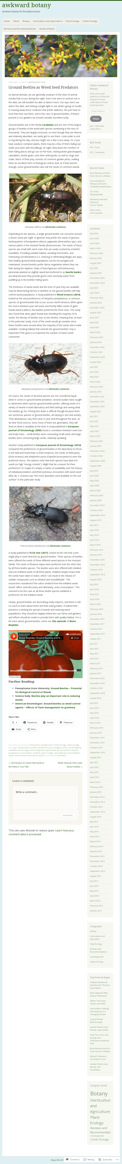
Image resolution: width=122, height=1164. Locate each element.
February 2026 (96, 253)
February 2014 (96, 846)
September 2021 (97, 406)
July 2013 (94, 881)
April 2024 (94, 292)
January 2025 (96, 273)
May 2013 (94, 891)
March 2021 (95, 436)
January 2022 (96, 391)
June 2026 (94, 238)
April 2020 (94, 485)
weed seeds (32, 755)
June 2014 (94, 826)
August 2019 (95, 520)
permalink (61, 755)
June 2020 (94, 475)
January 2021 (96, 446)
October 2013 (96, 866)
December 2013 (97, 856)
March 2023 (95, 332)
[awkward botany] (61, 56)
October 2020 (96, 456)
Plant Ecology (72, 21)
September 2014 (97, 811)
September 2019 (97, 515)
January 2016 (96, 732)
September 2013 (97, 871)
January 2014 (96, 851)
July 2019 (94, 525)
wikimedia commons (55, 227)
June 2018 (94, 589)
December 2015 (97, 737)
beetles (33, 747)
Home (7, 21)
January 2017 (96, 673)
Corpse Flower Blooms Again (96, 1021)
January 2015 (96, 792)
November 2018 (97, 564)
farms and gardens (37, 750)
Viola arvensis (20, 755)
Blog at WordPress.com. (61, 1160)
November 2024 (97, 283)
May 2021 (94, 426)
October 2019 (96, 510)
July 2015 (94, 762)
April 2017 (94, 658)
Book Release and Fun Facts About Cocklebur (100, 174)
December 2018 (97, 559)
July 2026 (94, 233)
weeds (41, 755)
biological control (60, 747)
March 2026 (95, 248)
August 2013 (95, 876)
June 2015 (94, 767)
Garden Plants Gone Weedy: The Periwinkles (99, 1067)
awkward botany (26, 5)
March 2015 (95, 782)
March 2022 (95, 381)
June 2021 (94, 421)
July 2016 (94, 703)
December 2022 (97, 347)
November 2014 (97, 802)
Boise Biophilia (75, 747)
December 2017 (97, 619)
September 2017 (97, 634)
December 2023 (97, 307)
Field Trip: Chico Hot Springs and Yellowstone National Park (99, 1039)
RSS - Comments (97, 152)
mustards (37, 753)
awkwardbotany (37, 82)
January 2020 (96, 500)
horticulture (26, 753)
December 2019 (97, 505)
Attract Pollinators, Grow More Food (98, 1058)
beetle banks (23, 747)
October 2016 (96, 688)
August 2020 (95, 465)
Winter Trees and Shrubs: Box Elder (98, 1002)
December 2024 (97, 278)
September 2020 (97, 461)
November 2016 (97, 683)
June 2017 (94, 648)
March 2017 (95, 663)
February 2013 (96, 905)
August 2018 (95, 579)
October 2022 (96, 352)
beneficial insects (45, 747)
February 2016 (96, 727)
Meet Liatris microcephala (96, 211)
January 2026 (96, 258)
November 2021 (97, 401)
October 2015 (96, 747)
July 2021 (94, 416)
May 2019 (94, 535)
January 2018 (96, 614)
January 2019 (96, 554)
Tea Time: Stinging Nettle (96, 193)
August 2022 (95, 362)
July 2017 (94, 643)
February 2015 (96, 787)
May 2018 (94, 594)
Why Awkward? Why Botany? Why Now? (99, 994)
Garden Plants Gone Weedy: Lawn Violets (99, 1028)
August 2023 (95, 312)
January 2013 (96, 910)
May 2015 (94, 772)
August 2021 (95, 411)
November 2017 (97, 624)
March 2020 (95, 490)
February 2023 (96, 337)
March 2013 (95, 900)
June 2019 (94, 530)
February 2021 (96, 441)
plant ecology (47, 753)
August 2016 (95, 698)
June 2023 (94, 317)
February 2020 (96, 495)
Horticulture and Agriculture (47, 21)
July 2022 (94, 367)
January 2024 (96, 302)
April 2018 (94, 599)
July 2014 (94, 821)
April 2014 (94, 836)
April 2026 (94, 243)
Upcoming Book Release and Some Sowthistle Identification (100, 184)
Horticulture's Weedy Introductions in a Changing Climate (99, 1011)
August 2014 (95, 816)
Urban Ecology (90, 21)
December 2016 (97, 678)
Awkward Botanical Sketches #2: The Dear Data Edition (100, 985)
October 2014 (96, 807)
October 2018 (96, 569)
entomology (23, 750)
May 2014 (94, 831)
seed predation (73, 753)
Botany (26, 21)
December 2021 (97, 396)
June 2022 (94, 372)
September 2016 (97, 693)
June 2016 (94, 708)
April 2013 (94, 896)
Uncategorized (96, 956)
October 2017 (96, 629)
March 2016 (95, 723)
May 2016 (94, 713)
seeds (11, 755)
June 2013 (94, 886)
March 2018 (95, 604)
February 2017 (96, 668)
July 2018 (94, 584)
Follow (96, 118)
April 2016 (94, 718)
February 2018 (96, 609)
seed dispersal (60, 753)
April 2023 (94, 327)
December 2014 (97, 797)
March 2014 (95, 841)
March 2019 (95, 545)
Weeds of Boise (46, 28)
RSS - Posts (95, 147)
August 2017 (95, 638)
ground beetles (63, 750)
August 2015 (95, 757)
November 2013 (97, 861)
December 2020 (97, 451)
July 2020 (94, 470)
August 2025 (95, 263)
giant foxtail (51, 750)
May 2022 (94, 377)
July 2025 (94, 268)
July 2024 (94, 288)
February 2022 (96, 386)
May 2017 (94, 653)
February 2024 (96, 297)
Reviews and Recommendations (20, 28)
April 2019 (94, 540)
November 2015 (97, 742)
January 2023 (96, 342)
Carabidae (13, 750)
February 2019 (96, 550)
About (16, 21)
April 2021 (94, 431)
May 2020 (94, 480)
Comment (68, 815)
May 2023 (94, 322)
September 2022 (97, 357)
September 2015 (97, 752)
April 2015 (94, 777)
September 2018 (97, 574)
